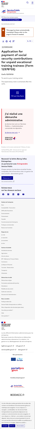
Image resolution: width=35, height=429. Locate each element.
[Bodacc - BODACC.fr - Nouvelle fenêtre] (17, 394)
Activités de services (6, 250)
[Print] (6, 41)
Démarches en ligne (6, 280)
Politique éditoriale (6, 301)
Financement (4, 216)
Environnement (5, 213)
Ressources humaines (6, 228)
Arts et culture (5, 256)
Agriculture (4, 253)
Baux (2, 205)
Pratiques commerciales (7, 225)
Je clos (3, 243)
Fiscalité (3, 219)
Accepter (5, 426)
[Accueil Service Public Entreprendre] (13, 13)
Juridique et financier (6, 265)
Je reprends (4, 237)
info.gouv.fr (19, 346)
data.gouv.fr (22, 350)
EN (30, 41)
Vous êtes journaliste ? (7, 310)
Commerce (4, 262)
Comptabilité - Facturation (8, 208)
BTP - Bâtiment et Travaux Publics (9, 259)
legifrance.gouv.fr (6, 346)
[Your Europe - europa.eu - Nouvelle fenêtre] (17, 359)
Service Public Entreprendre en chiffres (11, 304)
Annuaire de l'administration (8, 294)
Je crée (3, 235)
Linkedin (13, 194)
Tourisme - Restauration (7, 267)
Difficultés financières (7, 210)
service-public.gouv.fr (8, 350)
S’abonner (6, 178)
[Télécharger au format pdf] (3, 41)
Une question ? (5, 316)
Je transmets (4, 240)
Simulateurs (4, 286)
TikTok (8, 194)
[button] (13, 41)
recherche (27, 2)
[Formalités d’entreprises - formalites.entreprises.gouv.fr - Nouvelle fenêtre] (17, 377)
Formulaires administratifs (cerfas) (10, 283)
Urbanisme (4, 273)
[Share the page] (10, 41)
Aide (2, 313)
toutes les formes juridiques (11, 20)
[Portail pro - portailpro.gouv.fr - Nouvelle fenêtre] (17, 369)
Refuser (12, 426)
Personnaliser (20, 426)
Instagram (18, 194)
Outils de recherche (6, 292)
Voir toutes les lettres (7, 181)
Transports (4, 270)
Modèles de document (7, 289)
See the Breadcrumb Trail (8, 24)
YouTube (23, 194)
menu (32, 3)
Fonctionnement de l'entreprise (9, 222)
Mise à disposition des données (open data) (12, 307)
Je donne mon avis (11, 132)
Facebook (3, 194)
